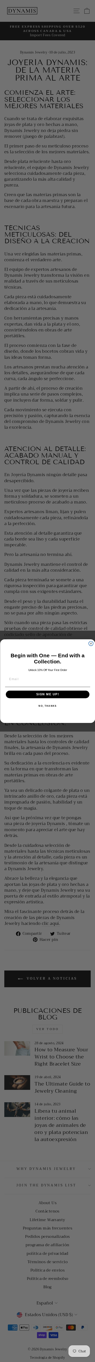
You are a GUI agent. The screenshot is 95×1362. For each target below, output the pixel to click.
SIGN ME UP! (47, 694)
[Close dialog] (91, 643)
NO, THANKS (47, 705)
